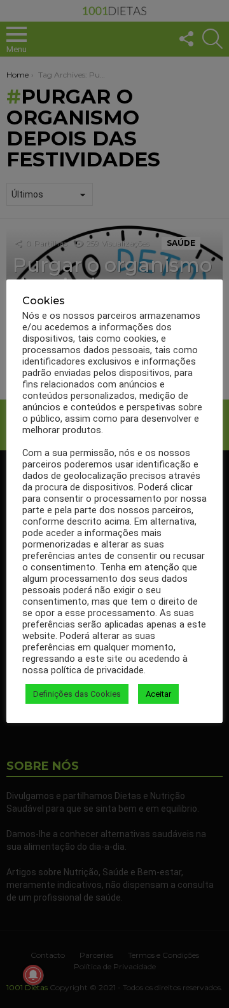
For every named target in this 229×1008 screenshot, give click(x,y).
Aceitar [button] (158, 694)
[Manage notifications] (33, 975)
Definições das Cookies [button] (77, 694)
